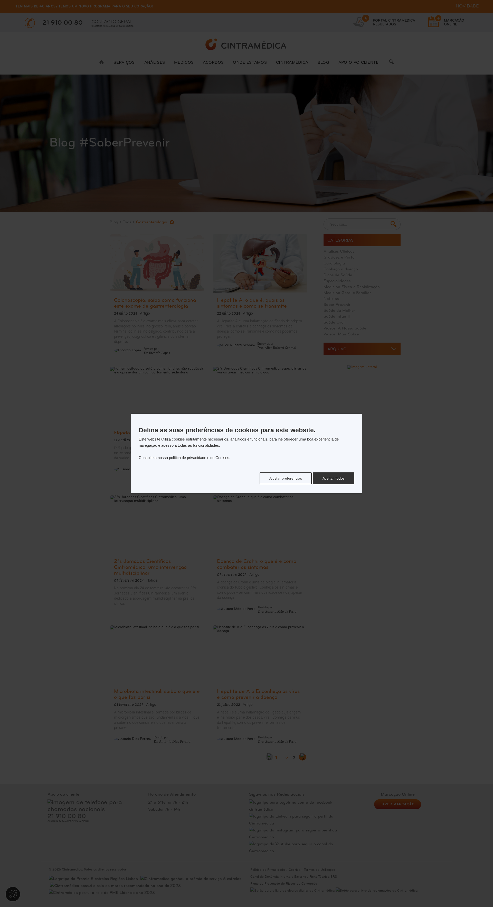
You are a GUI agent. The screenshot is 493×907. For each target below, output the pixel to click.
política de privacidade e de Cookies (199, 457)
